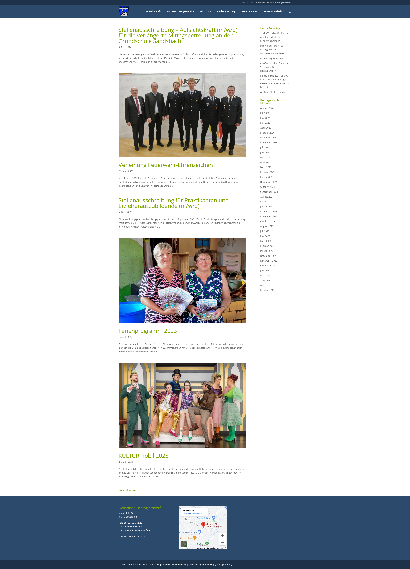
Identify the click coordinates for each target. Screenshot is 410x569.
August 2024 (267, 196)
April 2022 (265, 280)
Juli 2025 (264, 147)
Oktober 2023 (267, 221)
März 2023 (265, 240)
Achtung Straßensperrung (274, 92)
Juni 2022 (265, 270)
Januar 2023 (266, 250)
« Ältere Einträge (127, 489)
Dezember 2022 (268, 255)
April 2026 (265, 127)
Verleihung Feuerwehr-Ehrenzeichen (166, 165)
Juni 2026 (265, 117)
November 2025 (268, 142)
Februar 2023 (267, 245)
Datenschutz (179, 564)
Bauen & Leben (249, 11)
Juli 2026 (264, 113)
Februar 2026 (267, 132)
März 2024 (265, 201)
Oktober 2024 (267, 186)
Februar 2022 (267, 290)
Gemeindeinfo (153, 11)
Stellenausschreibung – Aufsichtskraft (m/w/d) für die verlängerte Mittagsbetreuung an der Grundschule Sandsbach (178, 35)
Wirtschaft (205, 11)
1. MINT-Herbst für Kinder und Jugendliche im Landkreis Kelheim (274, 37)
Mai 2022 (265, 275)
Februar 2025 (267, 172)
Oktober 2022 (267, 265)
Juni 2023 (265, 236)
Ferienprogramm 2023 (148, 330)
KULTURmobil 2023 (143, 455)
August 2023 (267, 226)
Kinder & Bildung (226, 11)
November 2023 (268, 216)
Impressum (163, 564)
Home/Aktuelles (137, 536)
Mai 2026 (265, 122)
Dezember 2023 (268, 211)
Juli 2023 (264, 231)
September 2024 (269, 191)
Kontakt (123, 536)
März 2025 (265, 167)
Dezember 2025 (268, 137)
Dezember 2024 (268, 181)
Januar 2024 (266, 206)
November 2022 (268, 260)
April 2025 (265, 162)
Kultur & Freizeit (273, 11)
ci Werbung (208, 564)
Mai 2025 (265, 157)
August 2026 (267, 108)
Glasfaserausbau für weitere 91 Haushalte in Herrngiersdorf (275, 67)
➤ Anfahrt (260, 2)
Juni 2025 (265, 152)
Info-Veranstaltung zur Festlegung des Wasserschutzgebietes (272, 49)
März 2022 (265, 285)
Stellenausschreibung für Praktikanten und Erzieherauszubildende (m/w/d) (174, 202)
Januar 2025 (266, 176)
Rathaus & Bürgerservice (180, 11)
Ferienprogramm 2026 (272, 58)
